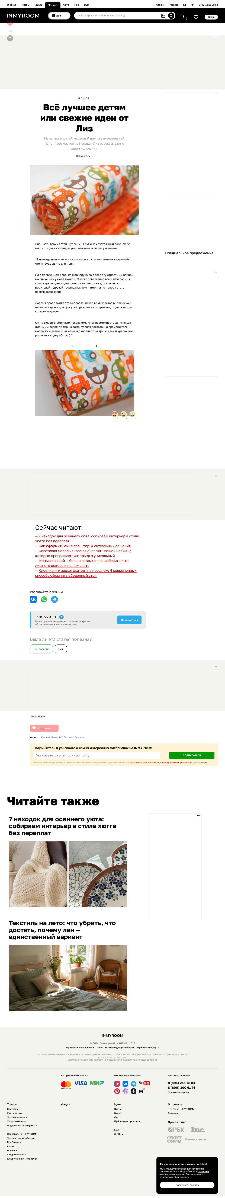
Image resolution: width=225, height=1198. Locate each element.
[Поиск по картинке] (163, 15)
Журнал (52, 5)
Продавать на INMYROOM (21, 1133)
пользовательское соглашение (144, 762)
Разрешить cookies (187, 1184)
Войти (211, 17)
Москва (174, 5)
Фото (66, 4)
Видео (117, 1113)
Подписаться (129, 619)
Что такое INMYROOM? (181, 1109)
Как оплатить (14, 1113)
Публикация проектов (127, 1121)
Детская (45, 737)
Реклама (173, 1113)
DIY (61, 737)
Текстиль (68, 737)
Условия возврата (17, 1117)
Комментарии (37, 716)
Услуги (39, 4)
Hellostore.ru (83, 156)
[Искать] (171, 15)
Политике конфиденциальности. (184, 1173)
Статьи (118, 1109)
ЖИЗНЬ (118, 1133)
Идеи (117, 1104)
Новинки (12, 1150)
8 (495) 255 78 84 (208, 5)
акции (204, 762)
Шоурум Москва (16, 1154)
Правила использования (80, 1047)
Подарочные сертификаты (22, 1125)
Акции (10, 1146)
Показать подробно (179, 1092)
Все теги (79, 737)
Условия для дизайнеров (21, 1138)
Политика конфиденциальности (115, 1047)
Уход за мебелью (16, 1121)
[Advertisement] (92, 62)
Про (76, 4)
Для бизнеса (14, 1142)
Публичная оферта (148, 1047)
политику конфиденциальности (175, 762)
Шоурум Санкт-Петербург (22, 1158)
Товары (25, 4)
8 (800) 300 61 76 (181, 1087)
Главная (11, 4)
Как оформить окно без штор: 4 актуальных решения (85, 546)
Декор (84, 98)
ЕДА (116, 1129)
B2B (86, 4)
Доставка (12, 1109)
